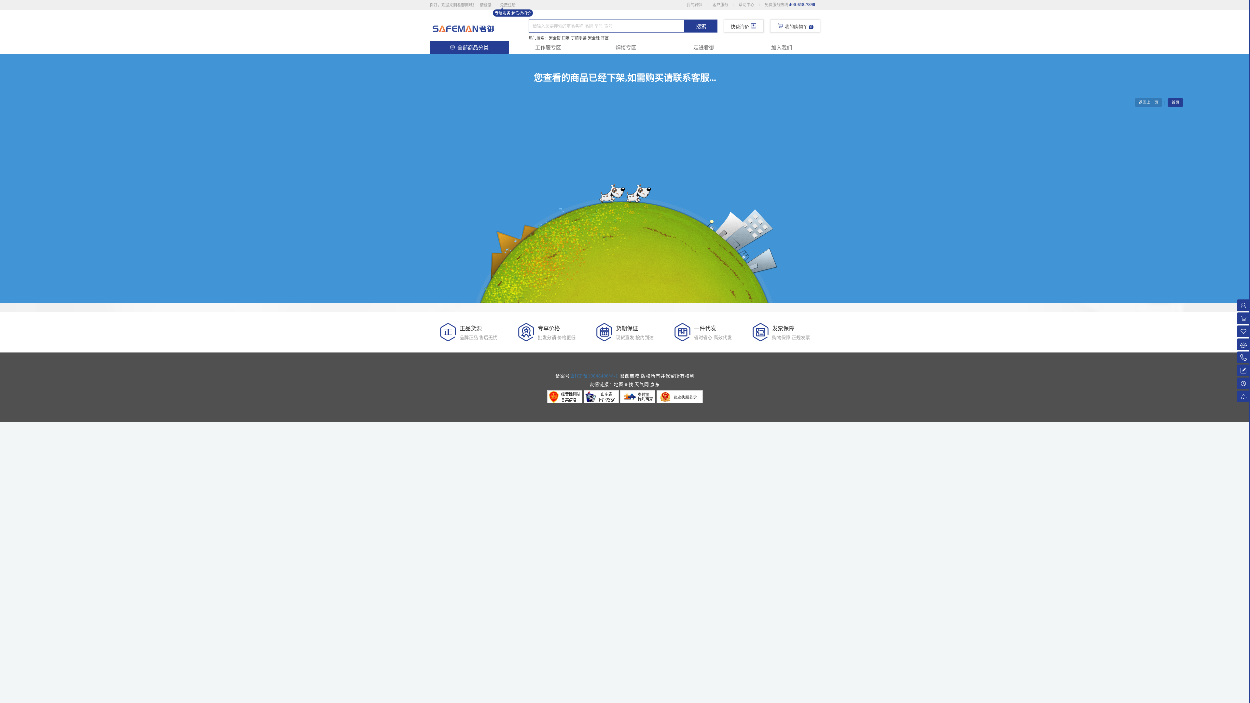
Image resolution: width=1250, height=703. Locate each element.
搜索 (701, 26)
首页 (1175, 102)
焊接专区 (626, 47)
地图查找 (623, 384)
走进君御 (703, 47)
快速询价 (740, 26)
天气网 (641, 384)
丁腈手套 (579, 38)
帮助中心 (746, 5)
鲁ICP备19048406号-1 (594, 376)
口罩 (566, 38)
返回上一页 (1148, 102)
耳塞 (605, 38)
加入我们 (781, 47)
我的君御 (694, 5)
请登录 (486, 5)
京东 (655, 384)
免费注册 (508, 5)
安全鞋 (594, 38)
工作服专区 (548, 47)
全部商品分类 (473, 47)
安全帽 (555, 38)
